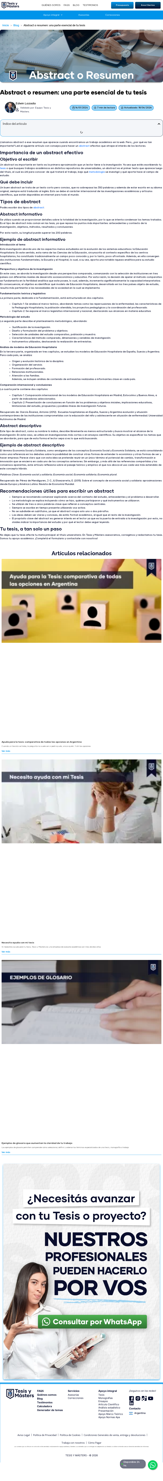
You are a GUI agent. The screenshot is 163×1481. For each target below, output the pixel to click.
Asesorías (83, 15)
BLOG (76, 5)
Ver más (6, 751)
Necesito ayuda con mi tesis (18, 943)
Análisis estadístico (109, 1407)
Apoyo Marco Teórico (110, 1413)
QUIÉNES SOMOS (51, 5)
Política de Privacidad (45, 1435)
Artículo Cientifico (108, 1404)
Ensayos (103, 1401)
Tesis (101, 1394)
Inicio (5, 25)
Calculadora (44, 1406)
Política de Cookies (70, 1435)
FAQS (67, 5)
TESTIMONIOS (90, 5)
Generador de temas (50, 1410)
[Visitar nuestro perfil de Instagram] (137, 1398)
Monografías (105, 1398)
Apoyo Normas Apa (109, 1417)
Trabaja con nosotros (73, 1442)
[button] (122, 5)
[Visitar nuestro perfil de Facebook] (131, 1398)
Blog (16, 25)
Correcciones (112, 15)
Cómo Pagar (94, 1442)
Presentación (105, 1410)
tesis (3, 168)
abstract (84, 146)
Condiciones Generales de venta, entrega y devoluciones (114, 1435)
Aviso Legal (24, 1435)
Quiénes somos (47, 1394)
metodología (97, 172)
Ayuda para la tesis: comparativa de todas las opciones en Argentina (42, 742)
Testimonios (45, 1402)
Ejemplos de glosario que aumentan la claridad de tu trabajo (37, 1143)
